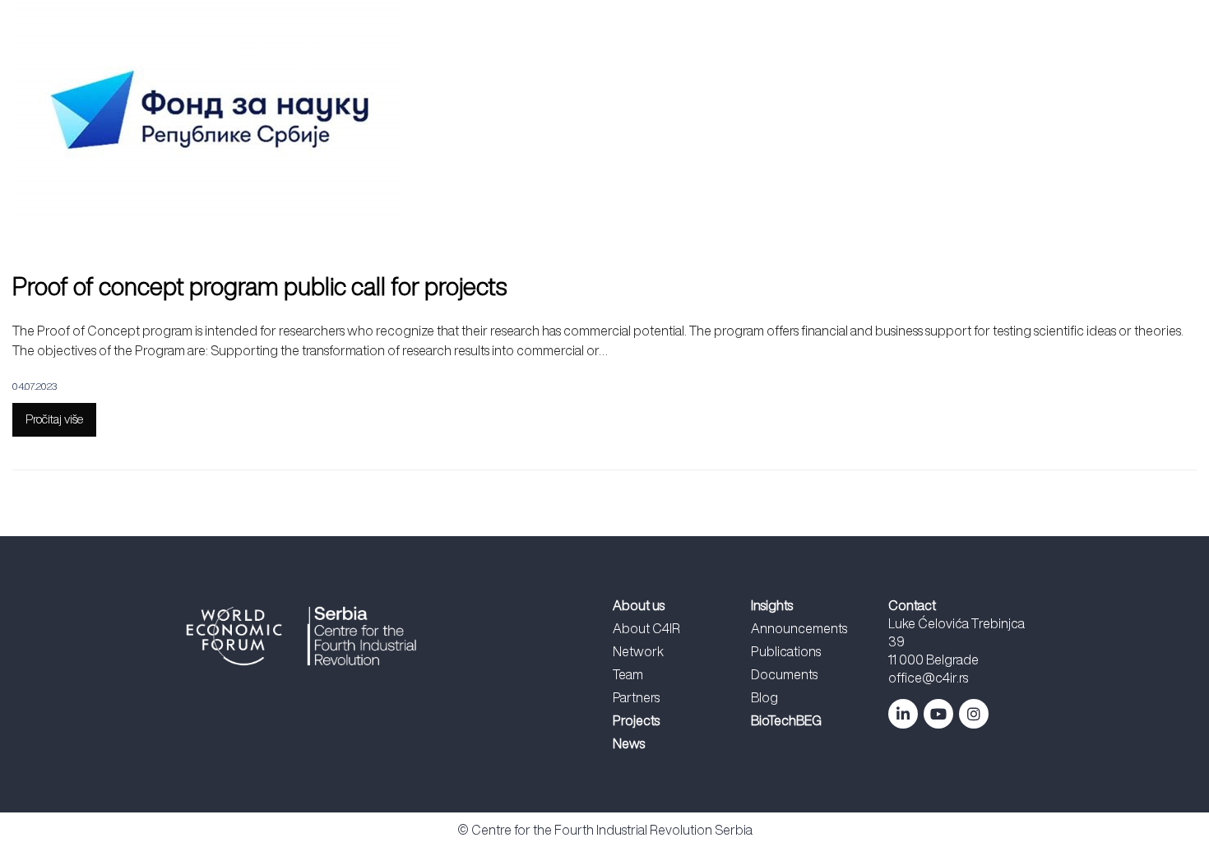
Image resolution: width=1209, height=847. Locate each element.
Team (628, 674)
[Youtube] (938, 714)
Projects (688, 63)
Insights (830, 63)
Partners (636, 697)
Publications (786, 651)
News (760, 63)
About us (606, 63)
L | (989, 63)
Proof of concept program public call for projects (259, 286)
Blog (764, 697)
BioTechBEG (919, 63)
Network (638, 651)
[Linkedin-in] (903, 714)
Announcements (799, 628)
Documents (784, 674)
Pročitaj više (54, 419)
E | (1005, 63)
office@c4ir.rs (928, 677)
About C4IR (646, 628)
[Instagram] (974, 714)
